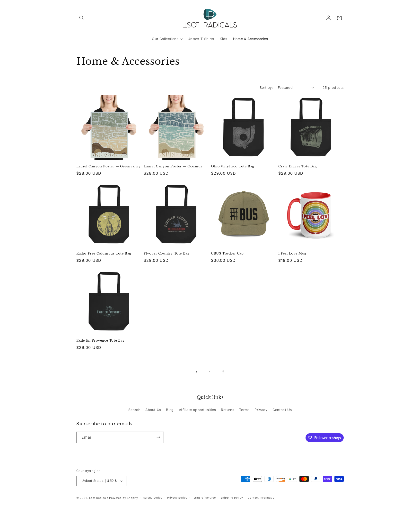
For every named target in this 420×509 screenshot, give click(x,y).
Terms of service (204, 497)
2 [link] (223, 371)
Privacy (260, 410)
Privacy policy (177, 497)
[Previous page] (197, 372)
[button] (81, 18)
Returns (227, 410)
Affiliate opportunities (197, 410)
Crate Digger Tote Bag (297, 166)
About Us (153, 410)
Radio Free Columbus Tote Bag (103, 253)
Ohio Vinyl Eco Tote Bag (232, 166)
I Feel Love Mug (292, 253)
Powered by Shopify (123, 498)
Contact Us (282, 410)
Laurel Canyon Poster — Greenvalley (108, 166)
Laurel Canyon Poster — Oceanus (173, 166)
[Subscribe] (158, 437)
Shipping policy (231, 497)
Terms (244, 410)
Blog (170, 410)
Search (134, 410)
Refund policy (152, 497)
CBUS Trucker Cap (227, 253)
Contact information (262, 497)
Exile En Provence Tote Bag (100, 341)
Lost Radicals (98, 498)
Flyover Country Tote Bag (166, 253)
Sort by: (266, 87)
